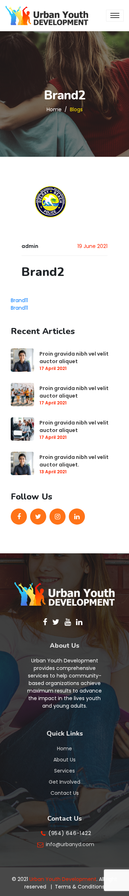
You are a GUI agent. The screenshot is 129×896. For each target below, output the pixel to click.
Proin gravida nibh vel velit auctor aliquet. (74, 461)
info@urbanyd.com (70, 844)
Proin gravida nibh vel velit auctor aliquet (74, 357)
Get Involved (64, 781)
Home (54, 109)
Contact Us (65, 793)
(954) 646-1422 (69, 833)
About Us (64, 759)
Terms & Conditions (80, 886)
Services (64, 770)
